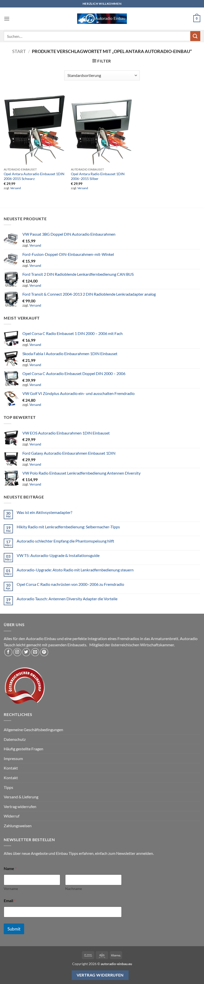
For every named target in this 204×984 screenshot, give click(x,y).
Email (9, 900)
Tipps (8, 787)
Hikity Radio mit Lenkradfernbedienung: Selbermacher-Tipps (68, 526)
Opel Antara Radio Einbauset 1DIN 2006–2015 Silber (98, 176)
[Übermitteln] (195, 36)
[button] (7, 18)
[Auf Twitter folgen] (26, 652)
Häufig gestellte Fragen (23, 748)
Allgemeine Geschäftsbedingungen (33, 729)
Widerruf (11, 816)
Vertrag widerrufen (20, 806)
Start (19, 51)
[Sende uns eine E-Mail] (35, 652)
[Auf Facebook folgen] (8, 652)
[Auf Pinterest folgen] (44, 652)
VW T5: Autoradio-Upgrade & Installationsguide (58, 555)
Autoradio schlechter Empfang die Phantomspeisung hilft (65, 541)
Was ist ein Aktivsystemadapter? (44, 512)
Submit (13, 928)
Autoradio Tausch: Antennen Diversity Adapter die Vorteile (67, 598)
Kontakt (11, 767)
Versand (15, 188)
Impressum (13, 758)
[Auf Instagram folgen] (17, 652)
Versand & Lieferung (21, 796)
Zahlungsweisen (18, 825)
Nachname (73, 888)
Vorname (11, 888)
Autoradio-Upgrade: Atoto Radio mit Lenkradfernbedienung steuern (75, 569)
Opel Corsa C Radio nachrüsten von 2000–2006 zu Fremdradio (70, 584)
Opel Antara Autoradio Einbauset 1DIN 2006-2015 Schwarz (34, 176)
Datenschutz (15, 739)
